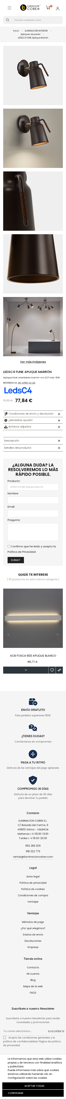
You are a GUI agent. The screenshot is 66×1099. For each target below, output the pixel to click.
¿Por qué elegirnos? (33, 928)
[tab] (33, 414)
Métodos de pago (33, 922)
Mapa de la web (33, 986)
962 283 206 (33, 845)
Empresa (33, 947)
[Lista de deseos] (52, 670)
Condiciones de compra (33, 895)
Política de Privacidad (22, 552)
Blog (33, 980)
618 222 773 (33, 851)
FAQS (33, 992)
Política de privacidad (33, 883)
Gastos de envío (33, 934)
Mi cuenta (33, 974)
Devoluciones (33, 941)
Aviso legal (33, 876)
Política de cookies (33, 889)
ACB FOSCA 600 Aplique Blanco (33, 656)
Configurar (15, 1093)
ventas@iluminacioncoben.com (33, 856)
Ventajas (32, 901)
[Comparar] (59, 670)
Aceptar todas (34, 1086)
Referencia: (10, 382)
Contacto (33, 967)
